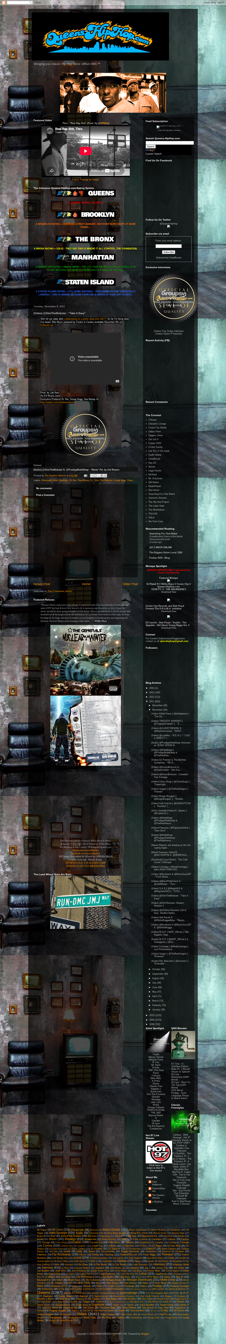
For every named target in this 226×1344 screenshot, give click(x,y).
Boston (40, 1239)
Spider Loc (118, 1305)
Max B (179, 1277)
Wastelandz (56, 1317)
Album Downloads (138, 1230)
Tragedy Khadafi (57, 1310)
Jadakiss (99, 1268)
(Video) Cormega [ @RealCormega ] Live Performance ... (169, 948)
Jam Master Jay (117, 1268)
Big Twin (132, 1236)
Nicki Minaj (160, 1283)
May (154, 991)
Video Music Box (128, 1314)
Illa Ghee (83, 1264)
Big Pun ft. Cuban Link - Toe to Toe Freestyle (181, 1175)
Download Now (168, 592)
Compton (159, 1242)
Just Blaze (137, 1271)
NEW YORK (84, 1283)
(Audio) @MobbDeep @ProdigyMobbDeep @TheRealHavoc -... (163, 838)
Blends (181, 1236)
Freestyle (167, 1254)
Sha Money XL (85, 480)
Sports (130, 1304)
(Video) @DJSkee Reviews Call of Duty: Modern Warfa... (168, 911)
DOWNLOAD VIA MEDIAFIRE (85, 865)
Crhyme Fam (67, 1246)
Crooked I (82, 1246)
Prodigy (157, 1285)
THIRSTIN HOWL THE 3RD (156, 1111)
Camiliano (157, 1239)
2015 (152, 688)
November (157, 709)
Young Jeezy (171, 1317)
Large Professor (107, 1274)
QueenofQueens (158, 1190)
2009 (152, 1020)
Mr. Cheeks (57, 1283)
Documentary (108, 1251)
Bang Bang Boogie (116, 1233)
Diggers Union (155, 435)
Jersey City (162, 1268)
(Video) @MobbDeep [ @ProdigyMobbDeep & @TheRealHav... (164, 753)
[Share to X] (98, 475)
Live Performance (85, 1277)
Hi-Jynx (156, 1123)
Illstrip (156, 1104)
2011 (152, 701)
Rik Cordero (94, 1298)
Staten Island (167, 1304)
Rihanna (80, 1299)
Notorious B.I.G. (59, 1286)
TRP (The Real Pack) (155, 1071)
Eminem (180, 1251)
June (155, 987)
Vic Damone (66, 1314)
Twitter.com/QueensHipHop (85, 850)
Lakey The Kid (87, 1274)
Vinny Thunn (147, 1314)
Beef (53, 1236)
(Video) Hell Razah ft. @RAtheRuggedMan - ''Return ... (169, 919)
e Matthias (157, 1201)
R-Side (155, 1067)
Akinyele (94, 1230)
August (156, 978)
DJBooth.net (47, 325)
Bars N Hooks (160, 1233)
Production (47, 1289)
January (156, 1009)
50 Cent (57, 1229)
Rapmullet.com (101, 1296)
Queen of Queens (177, 1289)
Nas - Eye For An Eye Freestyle (181, 1192)
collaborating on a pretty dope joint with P (85, 319)
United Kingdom (45, 1314)
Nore (40, 1285)
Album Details (111, 1229)
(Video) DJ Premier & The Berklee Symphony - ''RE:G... (168, 761)
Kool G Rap (55, 1274)
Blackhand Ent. (150, 1236)
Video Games (107, 1314)
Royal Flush (163, 1299)
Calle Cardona (140, 1239)
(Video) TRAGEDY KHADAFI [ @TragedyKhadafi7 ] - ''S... (167, 722)
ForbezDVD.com (128, 1254)
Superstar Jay (70, 1307)
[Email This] (92, 475)
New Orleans (130, 1283)
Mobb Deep (167, 1279)
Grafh (171, 1258)
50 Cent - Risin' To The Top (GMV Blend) (180, 1085)
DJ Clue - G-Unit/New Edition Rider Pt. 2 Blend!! (180, 1066)
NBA (70, 1283)
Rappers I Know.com (156, 1090)
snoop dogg (120, 480)
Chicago (46, 1242)
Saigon (86, 1301)
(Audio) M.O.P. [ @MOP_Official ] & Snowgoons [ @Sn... (169, 940)
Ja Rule (65, 1268)
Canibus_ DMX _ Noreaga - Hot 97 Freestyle (180, 1137)
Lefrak (143, 1273)
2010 (152, 1015)
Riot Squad (111, 1298)
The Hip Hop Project (158, 502)
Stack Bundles (146, 1304)
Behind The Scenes (71, 1236)
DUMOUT (151, 1248)
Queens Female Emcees (103, 1293)
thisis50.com (66, 1320)
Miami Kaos (74, 1280)
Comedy (129, 1242)
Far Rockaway (61, 1254)
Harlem (122, 1260)
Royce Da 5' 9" (181, 1299)
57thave (152, 420)
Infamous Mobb (181, 1264)
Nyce (75, 1286)
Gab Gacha (118, 1258)
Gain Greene (135, 1258)
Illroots (151, 466)
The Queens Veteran (158, 1196)
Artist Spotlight (60, 480)
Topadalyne (180, 1307)
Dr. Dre (72, 480)
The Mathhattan (156, 509)
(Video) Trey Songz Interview (168, 331)
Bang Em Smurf (139, 1233)
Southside (98, 1304)
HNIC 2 (93, 1261)
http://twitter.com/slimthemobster (57, 402)
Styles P (184, 1304)
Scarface (100, 1301)
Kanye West (154, 1270)
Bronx (53, 1239)
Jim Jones (179, 1268)
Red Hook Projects (149, 1296)
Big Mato (92, 1236)
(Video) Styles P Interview (168, 333)
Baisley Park (97, 1233)
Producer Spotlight (179, 1286)
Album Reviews (158, 1230)
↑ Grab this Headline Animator (169, 130)
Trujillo (156, 1054)
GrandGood (154, 458)
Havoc (138, 1261)
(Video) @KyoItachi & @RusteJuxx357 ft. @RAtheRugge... (171, 926)
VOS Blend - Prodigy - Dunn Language (178, 1093)
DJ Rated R (114, 1248)
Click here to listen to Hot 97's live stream (156, 1168)
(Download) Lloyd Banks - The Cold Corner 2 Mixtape (169, 861)
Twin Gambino (137, 1310)
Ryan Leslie (63, 1301)
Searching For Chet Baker (161, 494)
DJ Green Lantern (76, 1249)
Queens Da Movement (75, 1293)
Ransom (84, 1296)
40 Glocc (41, 1229)
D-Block (112, 1245)
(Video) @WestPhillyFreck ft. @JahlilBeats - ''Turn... (166, 882)
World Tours (90, 1317)
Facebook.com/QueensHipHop (85, 853)
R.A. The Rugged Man (157, 1293)
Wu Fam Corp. (155, 521)
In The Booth (100, 1264)
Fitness (82, 1254)
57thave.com (77, 1229)
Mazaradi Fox (44, 1280)
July (154, 982)
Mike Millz (156, 1078)
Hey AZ (152, 463)
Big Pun (119, 1236)
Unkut (151, 517)
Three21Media (129, 1307)
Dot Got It (153, 439)
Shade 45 (167, 1301)
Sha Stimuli (153, 1301)
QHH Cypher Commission (82, 1289)
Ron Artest (153, 490)
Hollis (57, 1264)
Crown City (97, 1245)
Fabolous (41, 1254)
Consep (172, 1242)
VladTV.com (165, 1314)
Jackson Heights (82, 1268)
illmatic (52, 1320)
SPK (75, 1301)
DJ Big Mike (128, 1246)
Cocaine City (96, 1242)
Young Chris (153, 1317)
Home (86, 584)
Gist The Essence (156, 1094)
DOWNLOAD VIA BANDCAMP (86, 862)
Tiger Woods (148, 1307)
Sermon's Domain (157, 498)
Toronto (40, 1310)
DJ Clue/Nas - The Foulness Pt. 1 (181, 1154)
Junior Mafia (121, 1271)
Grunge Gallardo (156, 1107)
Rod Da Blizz (130, 1298)
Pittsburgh (129, 1286)
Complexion (156, 1128)
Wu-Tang (106, 1317)
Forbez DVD (154, 443)
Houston (69, 1264)
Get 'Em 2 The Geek (159, 451)
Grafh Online (154, 455)
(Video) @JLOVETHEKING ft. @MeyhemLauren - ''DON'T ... (167, 729)
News (145, 1283)
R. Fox (155, 1062)
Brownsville (90, 1239)
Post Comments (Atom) (60, 591)
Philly (99, 1286)
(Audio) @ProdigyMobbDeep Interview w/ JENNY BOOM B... (170, 744)
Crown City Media (157, 427)
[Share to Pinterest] (105, 475)
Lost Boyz (125, 1277)
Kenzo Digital (172, 1271)
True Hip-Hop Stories (104, 1310)
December (157, 705)
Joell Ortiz (60, 1270)
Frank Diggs (149, 1254)
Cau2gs (185, 1239)
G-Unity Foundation (99, 1258)
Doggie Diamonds (130, 1251)
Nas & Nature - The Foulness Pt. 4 (181, 1160)
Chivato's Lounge (157, 423)
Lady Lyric (156, 1102)
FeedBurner (175, 257)
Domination (151, 1251)
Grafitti (182, 1258)
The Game (88, 1307)
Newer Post (42, 584)
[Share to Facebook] (102, 475)
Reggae (169, 1296)
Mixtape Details (114, 1280)
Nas (98, 1283)
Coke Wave (114, 1242)
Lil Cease (177, 1274)
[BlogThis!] (95, 475)
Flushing (109, 1254)
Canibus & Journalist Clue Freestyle (181, 1148)
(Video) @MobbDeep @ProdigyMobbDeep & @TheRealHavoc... (164, 821)
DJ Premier (96, 1248)
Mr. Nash (155, 1065)
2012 (152, 697)
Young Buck (136, 1317)
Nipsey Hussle (155, 1057)
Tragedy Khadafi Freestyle (181, 1186)
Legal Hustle (154, 470)
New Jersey (112, 1283)
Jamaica (134, 1268)
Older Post (130, 584)
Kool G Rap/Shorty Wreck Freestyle (181, 1202)
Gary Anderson (157, 1183)
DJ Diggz (157, 1245)
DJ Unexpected (133, 1249)
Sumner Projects (50, 1307)
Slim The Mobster (103, 480)
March (155, 1000)
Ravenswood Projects (124, 1296)
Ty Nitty (164, 1310)
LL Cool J (70, 1274)
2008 (152, 1024)
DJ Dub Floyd (56, 1249)
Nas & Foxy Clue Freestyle (181, 1181)
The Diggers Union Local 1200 (165, 552)
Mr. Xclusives (155, 478)
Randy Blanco (66, 1296)
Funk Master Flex (59, 1258)
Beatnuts (41, 1236)
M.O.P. (139, 1277)
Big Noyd (105, 1236)
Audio (79, 1232)
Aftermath (46, 480)
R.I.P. (186, 1293)
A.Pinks (156, 1081)
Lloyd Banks (107, 1277)
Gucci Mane (63, 1261)
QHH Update (158, 1289)
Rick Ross (64, 1298)
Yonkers (121, 1317)
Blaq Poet (168, 1236)
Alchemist (175, 1229)
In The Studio (119, 1264)
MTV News (153, 1277)
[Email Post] (85, 475)
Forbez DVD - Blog (159, 557)
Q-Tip (61, 1289)
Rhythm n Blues (45, 1298)
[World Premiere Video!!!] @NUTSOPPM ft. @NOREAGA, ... (170, 853)
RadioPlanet (154, 486)
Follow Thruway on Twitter (85, 179)
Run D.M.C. (47, 1301)
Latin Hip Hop (127, 1274)
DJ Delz (143, 1246)
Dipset (91, 1251)
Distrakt (156, 1096)
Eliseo (156, 1083)
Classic (77, 1242)
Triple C (75, 1310)
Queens (43, 1292)
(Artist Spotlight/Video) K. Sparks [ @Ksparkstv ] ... (169, 812)
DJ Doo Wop (174, 1245)
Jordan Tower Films (99, 1271)
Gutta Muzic (79, 1261)
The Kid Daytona (155, 1126)
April (154, 996)
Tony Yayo (163, 1307)
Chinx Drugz (61, 1242)
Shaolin (180, 1301)
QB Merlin (153, 482)
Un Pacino (179, 1310)
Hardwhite (107, 1261)
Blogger (145, 1334)
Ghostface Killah (155, 1258)
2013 (152, 692)
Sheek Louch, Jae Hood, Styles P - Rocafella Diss (181, 1167)
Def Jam (53, 1251)
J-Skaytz (155, 1075)
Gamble (156, 1120)
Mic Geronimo (93, 1280)
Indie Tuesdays (140, 1264)
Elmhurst (166, 1251)
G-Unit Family (155, 447)
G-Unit (77, 1257)
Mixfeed (152, 474)
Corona (47, 1245)
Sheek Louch (43, 1305)
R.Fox (176, 1293)
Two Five (153, 1311)
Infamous (159, 1264)
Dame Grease (169, 1248)
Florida (95, 1254)
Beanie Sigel (178, 1233)
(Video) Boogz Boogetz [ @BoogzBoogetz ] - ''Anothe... (168, 797)
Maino (167, 1277)
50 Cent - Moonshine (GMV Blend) (180, 1077)
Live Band (66, 1277)
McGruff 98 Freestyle (181, 1197)
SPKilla (104, 123)
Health (151, 1261)
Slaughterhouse (62, 1305)
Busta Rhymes (109, 1239)
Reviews (181, 1296)
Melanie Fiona (156, 1059)
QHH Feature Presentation (112, 1289)
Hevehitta (177, 1261)
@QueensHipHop (168, 223)
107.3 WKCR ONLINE (160, 547)
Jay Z (148, 1268)
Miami (59, 1280)
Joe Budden (43, 1270)
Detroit (67, 1251)
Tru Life (86, 1310)
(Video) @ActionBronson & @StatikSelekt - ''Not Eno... (166, 768)
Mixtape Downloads (139, 1279)
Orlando (87, 1286)
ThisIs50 (152, 513)
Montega (155, 1099)
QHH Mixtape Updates (139, 1289)
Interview (47, 1267)
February (157, 1005)
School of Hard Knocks (117, 1302)
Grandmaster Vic (45, 1261)
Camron (172, 1239)
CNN (123, 1239)
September (158, 974)
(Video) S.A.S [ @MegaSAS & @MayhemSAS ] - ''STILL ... (167, 890)
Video (130, 480)
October (156, 969)
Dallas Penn (154, 431)
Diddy (79, 1251)
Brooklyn (70, 1239)
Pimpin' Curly (113, 1286)
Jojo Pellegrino (79, 1271)
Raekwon (48, 1296)
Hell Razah (163, 1261)
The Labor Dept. (156, 505)
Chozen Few (156, 1086)
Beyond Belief (156, 1115)
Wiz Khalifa (72, 1317)
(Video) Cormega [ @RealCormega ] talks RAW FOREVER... (169, 868)
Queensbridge (129, 1292)
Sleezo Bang (82, 1305)
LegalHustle (161, 1274)
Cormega (184, 1242)
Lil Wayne (50, 1277)
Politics (143, 1286)
